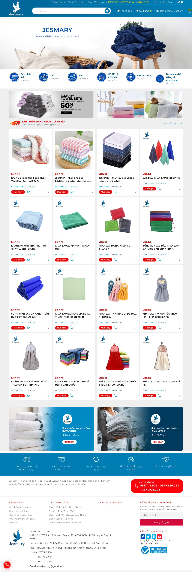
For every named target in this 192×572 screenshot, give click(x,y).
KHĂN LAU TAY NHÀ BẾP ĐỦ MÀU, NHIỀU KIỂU (118, 315)
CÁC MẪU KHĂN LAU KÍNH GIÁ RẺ (161, 178)
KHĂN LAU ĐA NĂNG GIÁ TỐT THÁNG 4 (115, 247)
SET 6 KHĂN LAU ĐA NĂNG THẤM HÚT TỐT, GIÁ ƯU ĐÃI (30, 315)
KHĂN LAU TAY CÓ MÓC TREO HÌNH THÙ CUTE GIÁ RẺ (160, 315)
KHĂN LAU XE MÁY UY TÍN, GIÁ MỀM (72, 247)
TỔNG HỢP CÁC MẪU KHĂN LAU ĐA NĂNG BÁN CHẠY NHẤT (161, 247)
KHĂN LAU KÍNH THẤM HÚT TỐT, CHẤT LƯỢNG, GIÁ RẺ (29, 247)
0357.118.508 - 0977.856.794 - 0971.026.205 (128, 2)
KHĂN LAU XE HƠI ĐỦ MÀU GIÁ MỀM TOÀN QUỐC (72, 383)
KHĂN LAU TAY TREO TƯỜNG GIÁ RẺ (161, 383)
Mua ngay (18, 192)
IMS (156, 543)
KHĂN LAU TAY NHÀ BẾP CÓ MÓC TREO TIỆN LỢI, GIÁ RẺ (118, 383)
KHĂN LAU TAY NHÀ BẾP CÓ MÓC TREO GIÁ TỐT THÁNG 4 (30, 383)
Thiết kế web (146, 543)
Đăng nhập (166, 11)
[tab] (171, 123)
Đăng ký (178, 11)
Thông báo (125, 11)
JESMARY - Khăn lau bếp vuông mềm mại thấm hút (116, 179)
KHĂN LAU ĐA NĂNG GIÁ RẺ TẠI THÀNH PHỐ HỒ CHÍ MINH (72, 315)
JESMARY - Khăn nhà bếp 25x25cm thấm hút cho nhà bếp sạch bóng (73, 181)
